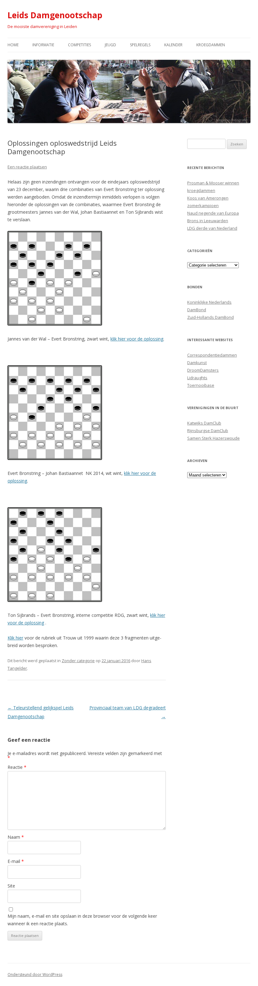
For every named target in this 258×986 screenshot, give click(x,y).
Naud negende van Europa (213, 213)
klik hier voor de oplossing (136, 339)
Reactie (17, 767)
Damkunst (197, 362)
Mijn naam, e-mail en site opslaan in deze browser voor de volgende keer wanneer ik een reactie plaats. (82, 920)
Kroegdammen (210, 45)
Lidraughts (197, 377)
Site (11, 886)
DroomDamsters (203, 370)
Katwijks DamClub (204, 423)
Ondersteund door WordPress (35, 974)
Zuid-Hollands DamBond (210, 317)
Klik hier (15, 638)
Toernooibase (200, 385)
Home (13, 45)
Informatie (43, 45)
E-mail (16, 861)
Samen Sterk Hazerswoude (213, 438)
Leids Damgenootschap (55, 15)
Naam (16, 837)
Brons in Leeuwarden (207, 220)
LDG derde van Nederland (212, 228)
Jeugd (110, 45)
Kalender (173, 45)
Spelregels (140, 45)
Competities (79, 45)
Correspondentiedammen (212, 355)
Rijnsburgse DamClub (207, 430)
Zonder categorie (78, 660)
